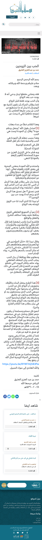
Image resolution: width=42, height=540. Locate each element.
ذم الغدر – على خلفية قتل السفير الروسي (23, 413)
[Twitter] (9, 396)
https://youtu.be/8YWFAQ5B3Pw (20, 364)
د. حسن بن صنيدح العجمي (29, 420)
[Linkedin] (17, 396)
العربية (12, 17)
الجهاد (20, 422)
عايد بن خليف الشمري (30, 442)
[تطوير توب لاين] (21, 536)
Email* (16, 484)
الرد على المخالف (31, 466)
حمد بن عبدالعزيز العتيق (28, 70)
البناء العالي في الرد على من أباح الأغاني (23, 458)
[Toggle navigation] (38, 33)
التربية (34, 444)
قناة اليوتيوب (36, 522)
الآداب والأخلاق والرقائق (29, 422)
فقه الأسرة (28, 73)
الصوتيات (29, 444)
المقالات (36, 73)
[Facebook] (5, 396)
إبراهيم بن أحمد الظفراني (29, 464)
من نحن (38, 518)
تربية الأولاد (32, 435)
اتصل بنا (38, 520)
